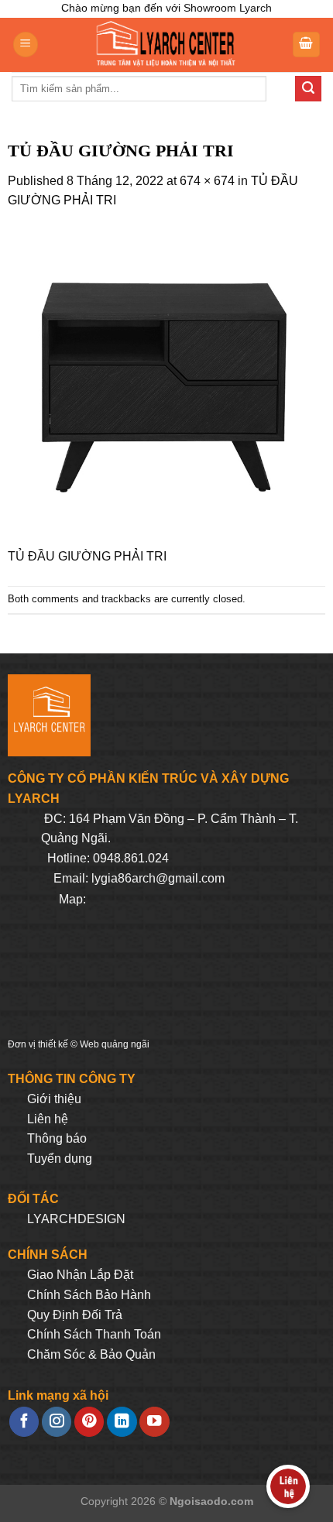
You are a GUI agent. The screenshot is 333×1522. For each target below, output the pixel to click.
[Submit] (308, 89)
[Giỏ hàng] (307, 44)
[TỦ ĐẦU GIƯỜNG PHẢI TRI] (166, 386)
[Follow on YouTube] (154, 1422)
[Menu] (25, 44)
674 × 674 (207, 180)
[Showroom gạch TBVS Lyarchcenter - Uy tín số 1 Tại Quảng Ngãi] (165, 45)
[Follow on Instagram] (56, 1422)
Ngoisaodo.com (211, 1501)
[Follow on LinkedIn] (121, 1422)
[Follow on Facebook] (24, 1422)
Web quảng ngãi (114, 1044)
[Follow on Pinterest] (89, 1422)
